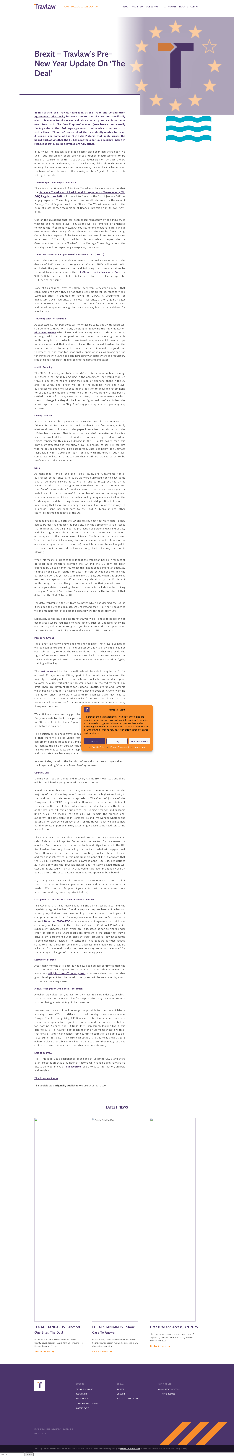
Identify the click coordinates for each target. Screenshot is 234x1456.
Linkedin (121, 1394)
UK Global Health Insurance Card (98, 272)
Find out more (42, 1351)
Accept (94, 741)
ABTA (69, 1014)
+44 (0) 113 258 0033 (166, 1394)
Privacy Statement (119, 747)
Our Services (153, 7)
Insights (183, 7)
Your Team (138, 7)
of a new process (45, 332)
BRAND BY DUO (40, 1429)
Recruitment (82, 1394)
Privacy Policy (82, 1398)
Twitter (120, 1389)
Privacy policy (40, 1433)
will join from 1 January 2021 (66, 973)
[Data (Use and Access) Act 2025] (175, 1220)
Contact (195, 7)
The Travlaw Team (46, 1078)
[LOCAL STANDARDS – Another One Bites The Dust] (59, 1220)
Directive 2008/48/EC (57, 921)
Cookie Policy (98, 747)
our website (73, 1066)
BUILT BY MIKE (68, 1429)
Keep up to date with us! (128, 1398)
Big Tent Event (82, 1408)
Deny (117, 741)
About (126, 7)
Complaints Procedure (87, 1403)
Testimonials (169, 7)
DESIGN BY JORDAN (54, 1429)
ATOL (57, 1014)
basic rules (46, 671)
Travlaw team (68, 112)
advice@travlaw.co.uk (169, 1389)
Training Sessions (84, 1389)
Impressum (140, 747)
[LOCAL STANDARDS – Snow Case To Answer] (117, 1220)
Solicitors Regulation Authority (130, 1449)
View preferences (139, 741)
